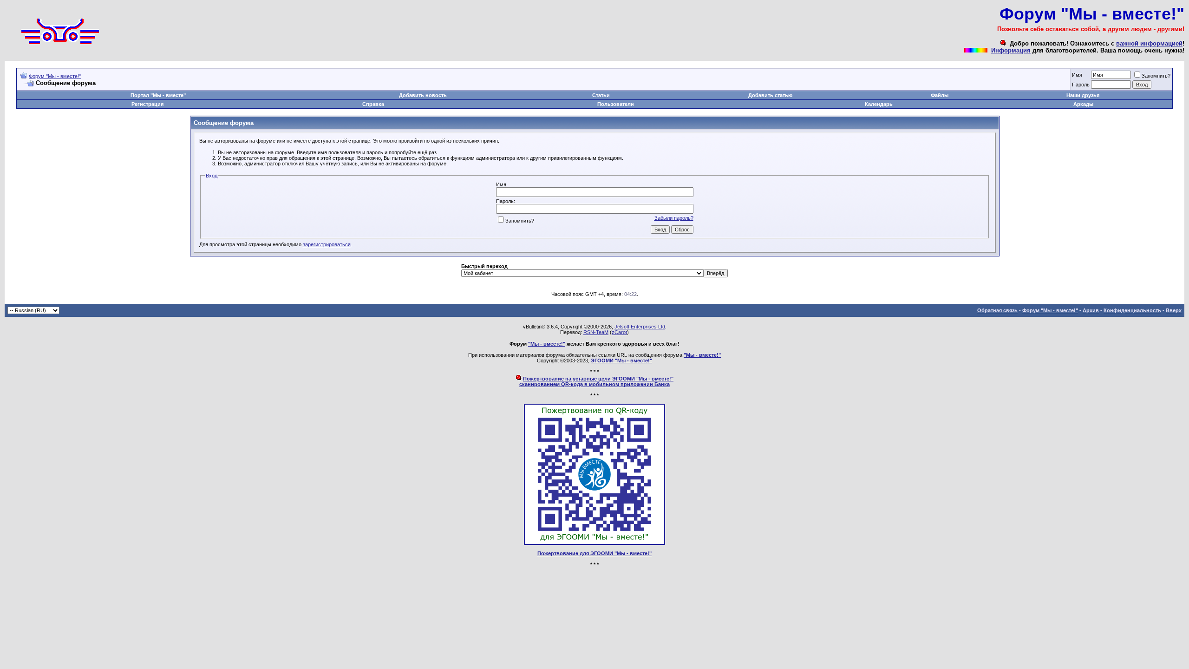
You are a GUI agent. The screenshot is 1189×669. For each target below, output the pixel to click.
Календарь (879, 104)
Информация (1011, 50)
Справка (373, 104)
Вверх (1174, 310)
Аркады (1083, 104)
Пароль (1081, 84)
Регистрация (147, 104)
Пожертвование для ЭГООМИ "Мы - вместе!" (594, 553)
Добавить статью (770, 95)
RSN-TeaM (595, 332)
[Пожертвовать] (594, 543)
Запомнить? (1156, 76)
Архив (1091, 310)
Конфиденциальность (1132, 310)
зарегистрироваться (327, 244)
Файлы (939, 95)
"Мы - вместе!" (546, 344)
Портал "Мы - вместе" (158, 95)
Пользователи (615, 104)
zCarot (619, 332)
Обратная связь (997, 310)
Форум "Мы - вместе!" (55, 76)
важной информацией (1149, 43)
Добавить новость (423, 95)
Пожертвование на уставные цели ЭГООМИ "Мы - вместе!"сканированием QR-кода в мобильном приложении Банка (596, 381)
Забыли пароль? (673, 218)
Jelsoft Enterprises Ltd (639, 326)
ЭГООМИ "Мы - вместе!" (621, 360)
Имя (1077, 75)
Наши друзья (1082, 95)
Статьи (601, 95)
